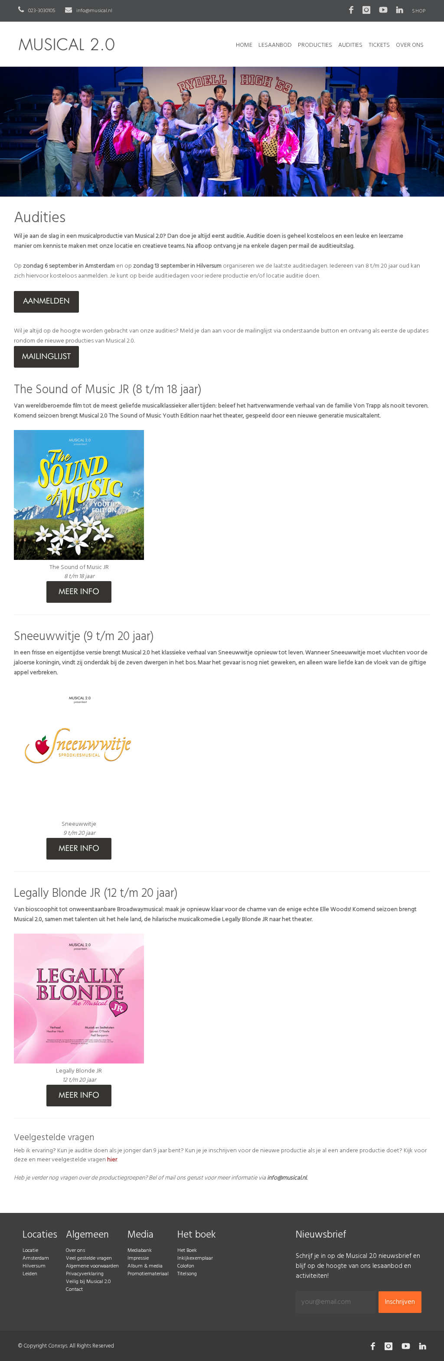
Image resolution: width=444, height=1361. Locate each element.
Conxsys (57, 1346)
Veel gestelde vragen (89, 1258)
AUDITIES (350, 45)
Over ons (75, 1250)
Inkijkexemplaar (195, 1258)
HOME (244, 45)
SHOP (419, 11)
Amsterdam (36, 1258)
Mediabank (139, 1250)
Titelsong (187, 1274)
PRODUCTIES (315, 45)
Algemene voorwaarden (92, 1266)
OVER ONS (410, 45)
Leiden (30, 1274)
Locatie (30, 1250)
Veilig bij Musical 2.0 (88, 1281)
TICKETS (379, 45)
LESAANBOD (275, 45)
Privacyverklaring (85, 1274)
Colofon (185, 1266)
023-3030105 (41, 10)
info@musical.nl (93, 10)
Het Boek (187, 1250)
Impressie (138, 1258)
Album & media (145, 1266)
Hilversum (34, 1266)
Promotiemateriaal (148, 1274)
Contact (74, 1289)
